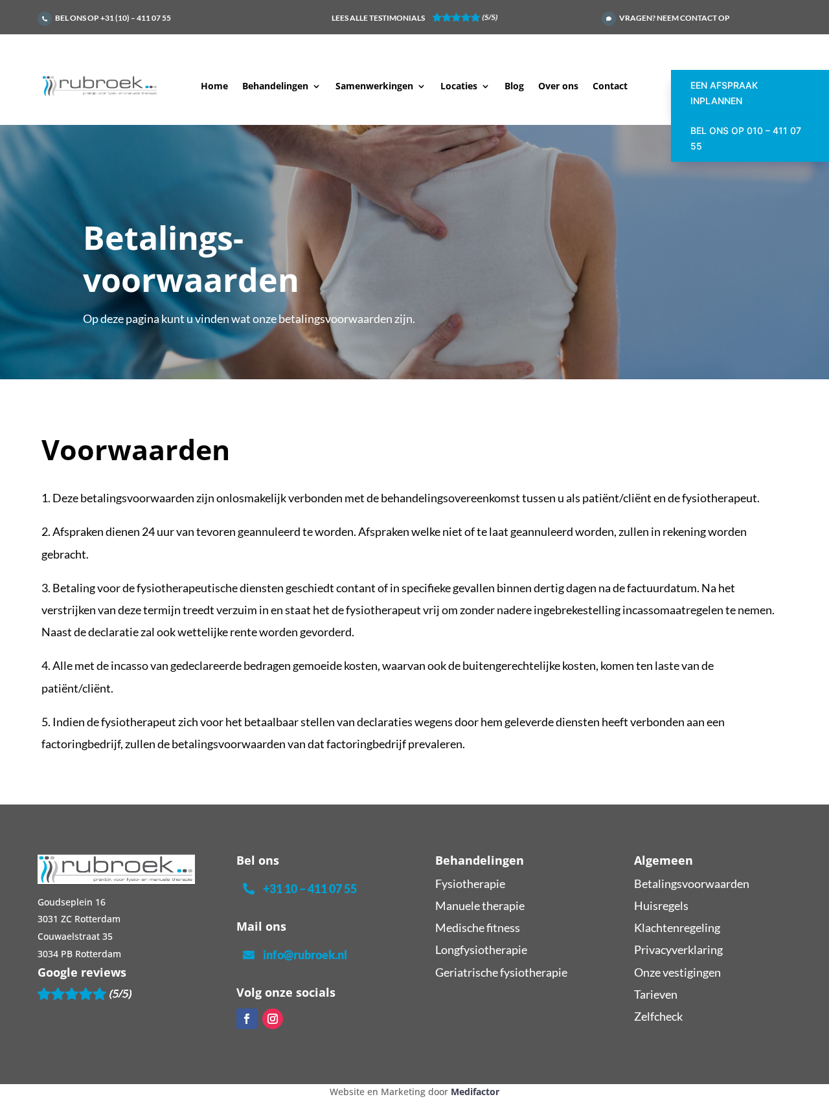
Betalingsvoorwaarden (691, 883)
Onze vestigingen (677, 972)
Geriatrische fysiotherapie (501, 972)
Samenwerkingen (374, 87)
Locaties (458, 87)
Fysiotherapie (470, 883)
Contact (610, 87)
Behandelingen (275, 87)
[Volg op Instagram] (272, 1018)
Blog (514, 87)
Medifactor (475, 1091)
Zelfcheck (658, 1016)
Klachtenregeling (677, 927)
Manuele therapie (480, 905)
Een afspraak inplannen (724, 93)
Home (214, 87)
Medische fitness (477, 927)
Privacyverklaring (678, 949)
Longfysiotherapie (481, 949)
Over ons (558, 87)
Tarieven (655, 994)
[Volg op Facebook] (246, 1018)
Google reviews (82, 972)
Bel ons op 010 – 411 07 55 (745, 138)
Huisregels (661, 905)
